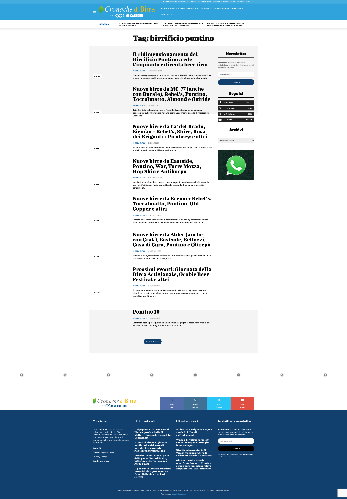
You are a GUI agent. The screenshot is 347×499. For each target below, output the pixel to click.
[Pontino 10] (111, 318)
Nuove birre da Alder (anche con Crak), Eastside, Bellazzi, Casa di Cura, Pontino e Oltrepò (172, 239)
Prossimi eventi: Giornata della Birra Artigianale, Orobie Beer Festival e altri (172, 274)
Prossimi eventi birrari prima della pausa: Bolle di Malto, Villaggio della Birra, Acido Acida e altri (152, 459)
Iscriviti (236, 82)
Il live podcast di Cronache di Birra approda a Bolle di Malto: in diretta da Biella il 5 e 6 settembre (152, 433)
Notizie (97, 76)
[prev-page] (116, 24)
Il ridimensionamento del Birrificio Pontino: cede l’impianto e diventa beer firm (170, 59)
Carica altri (151, 341)
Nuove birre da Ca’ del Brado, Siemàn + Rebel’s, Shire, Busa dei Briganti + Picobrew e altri (170, 131)
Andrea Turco (139, 71)
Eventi (97, 292)
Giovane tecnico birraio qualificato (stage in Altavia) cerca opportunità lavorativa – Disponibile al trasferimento (194, 464)
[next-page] (251, 24)
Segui (250, 108)
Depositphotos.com (179, 494)
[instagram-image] (21, 375)
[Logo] (127, 11)
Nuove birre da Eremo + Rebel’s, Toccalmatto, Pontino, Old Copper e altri (172, 203)
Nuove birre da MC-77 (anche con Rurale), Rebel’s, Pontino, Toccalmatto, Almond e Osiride (172, 94)
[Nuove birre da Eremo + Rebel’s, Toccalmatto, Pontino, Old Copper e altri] (111, 210)
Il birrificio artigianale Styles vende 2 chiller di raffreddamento (138, 24)
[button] (250, 2)
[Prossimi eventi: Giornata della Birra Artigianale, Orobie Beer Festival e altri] (111, 282)
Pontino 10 (146, 312)
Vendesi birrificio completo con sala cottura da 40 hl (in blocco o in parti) (183, 24)
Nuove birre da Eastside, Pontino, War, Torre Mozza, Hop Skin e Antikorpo (167, 166)
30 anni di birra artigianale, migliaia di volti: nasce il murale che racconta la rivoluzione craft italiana (150, 446)
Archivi (236, 130)
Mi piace (249, 103)
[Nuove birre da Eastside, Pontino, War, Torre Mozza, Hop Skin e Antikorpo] (111, 173)
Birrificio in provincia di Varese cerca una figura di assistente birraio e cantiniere (225, 24)
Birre (96, 112)
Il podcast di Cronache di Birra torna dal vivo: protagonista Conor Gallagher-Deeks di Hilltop (152, 472)
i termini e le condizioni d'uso (235, 457)
